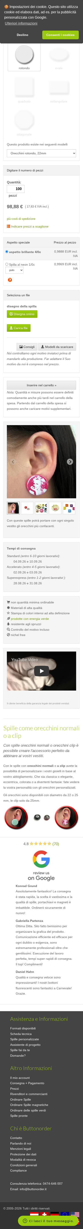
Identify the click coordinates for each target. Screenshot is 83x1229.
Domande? (18, 1055)
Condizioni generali (23, 1165)
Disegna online (24, 314)
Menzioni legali (20, 1148)
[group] (13, 508)
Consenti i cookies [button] (60, 35)
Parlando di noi (20, 1143)
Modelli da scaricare (58, 347)
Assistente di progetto (25, 1044)
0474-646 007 (53, 1183)
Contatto (16, 1138)
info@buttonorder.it (33, 1189)
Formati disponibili (23, 1028)
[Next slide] (70, 462)
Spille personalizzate (24, 1039)
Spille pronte (19, 1115)
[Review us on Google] (41, 865)
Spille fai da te (20, 1050)
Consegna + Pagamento (27, 1083)
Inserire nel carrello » (41, 385)
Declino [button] (22, 35)
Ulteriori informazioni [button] (21, 23)
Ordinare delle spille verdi (28, 1110)
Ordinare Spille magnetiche (29, 1105)
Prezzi (14, 1088)
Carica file (20, 328)
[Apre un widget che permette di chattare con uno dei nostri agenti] (48, 1221)
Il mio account (20, 1078)
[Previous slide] (13, 462)
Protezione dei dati (23, 1154)
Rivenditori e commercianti (28, 1094)
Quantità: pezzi (14, 189)
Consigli (29, 347)
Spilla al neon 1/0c (21, 264)
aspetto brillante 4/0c (24, 252)
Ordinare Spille (20, 1099)
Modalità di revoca (23, 1159)
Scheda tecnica (21, 1034)
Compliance (18, 1170)
